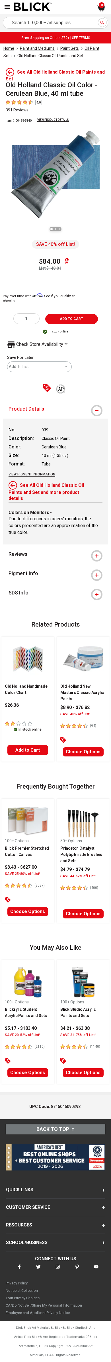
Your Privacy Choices (23, 1298)
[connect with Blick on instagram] (57, 1270)
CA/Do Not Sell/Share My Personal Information (44, 1305)
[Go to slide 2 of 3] (55, 229)
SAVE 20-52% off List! (22, 1035)
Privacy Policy (17, 1283)
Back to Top (52, 1129)
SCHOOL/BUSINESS (27, 1242)
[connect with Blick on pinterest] (77, 1270)
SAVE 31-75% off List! (78, 1035)
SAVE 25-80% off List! (22, 874)
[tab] (55, 409)
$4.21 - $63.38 (75, 1028)
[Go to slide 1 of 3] (52, 229)
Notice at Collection (22, 1290)
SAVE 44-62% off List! (78, 876)
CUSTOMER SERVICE (28, 1207)
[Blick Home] (33, 7)
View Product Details (53, 119)
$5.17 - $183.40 (21, 1028)
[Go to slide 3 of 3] (59, 229)
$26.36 (12, 705)
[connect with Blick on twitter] (38, 1270)
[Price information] (48, 388)
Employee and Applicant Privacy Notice (38, 1313)
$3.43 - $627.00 (21, 867)
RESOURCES (19, 1225)
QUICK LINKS (19, 1189)
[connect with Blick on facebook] (19, 1270)
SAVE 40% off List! (55, 244)
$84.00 (50, 261)
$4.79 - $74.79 (75, 869)
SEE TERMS (81, 38)
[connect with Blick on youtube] (96, 1270)
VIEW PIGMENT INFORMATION (32, 474)
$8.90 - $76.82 (75, 707)
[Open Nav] (7, 7)
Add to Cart (27, 750)
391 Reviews (17, 110)
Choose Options (83, 751)
